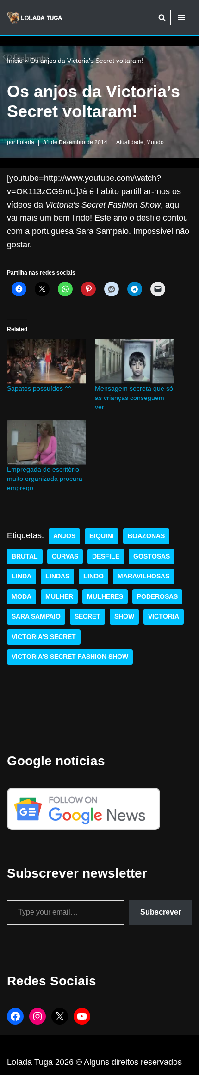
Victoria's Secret (44, 636)
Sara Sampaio (36, 616)
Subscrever (160, 912)
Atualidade (129, 142)
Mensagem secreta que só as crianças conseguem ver (134, 398)
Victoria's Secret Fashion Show (70, 656)
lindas (57, 576)
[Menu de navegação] (181, 17)
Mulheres (105, 596)
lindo (93, 576)
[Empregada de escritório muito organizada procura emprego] (46, 442)
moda (21, 596)
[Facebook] (15, 1016)
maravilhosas (143, 576)
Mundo (155, 142)
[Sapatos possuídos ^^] (46, 361)
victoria (163, 616)
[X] (59, 1016)
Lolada (25, 142)
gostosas (151, 556)
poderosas (157, 596)
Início (15, 60)
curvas (65, 556)
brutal (25, 556)
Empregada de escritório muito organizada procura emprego (44, 478)
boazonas (146, 536)
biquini (101, 536)
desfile (105, 556)
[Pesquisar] (162, 17)
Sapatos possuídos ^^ (39, 388)
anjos (64, 536)
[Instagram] (37, 1016)
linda (21, 576)
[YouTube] (82, 1016)
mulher (59, 596)
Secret (87, 616)
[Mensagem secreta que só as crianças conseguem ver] (134, 361)
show (124, 616)
